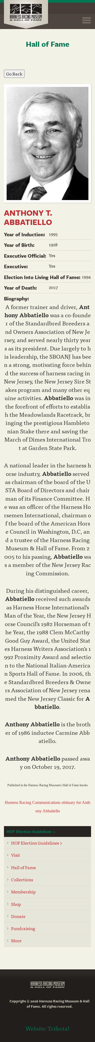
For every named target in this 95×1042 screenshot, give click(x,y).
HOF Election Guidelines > (36, 842)
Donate (18, 916)
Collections (22, 879)
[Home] (26, 14)
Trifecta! (58, 1028)
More (16, 940)
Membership (23, 891)
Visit (15, 854)
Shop (16, 903)
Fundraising (23, 928)
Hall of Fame (23, 867)
